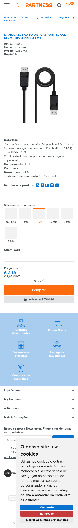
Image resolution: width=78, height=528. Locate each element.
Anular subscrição (15, 457)
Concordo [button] (47, 507)
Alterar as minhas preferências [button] (47, 520)
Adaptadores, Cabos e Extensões (17, 19)
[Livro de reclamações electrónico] (13, 473)
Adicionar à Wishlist (41, 299)
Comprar (39, 290)
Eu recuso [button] (47, 513)
